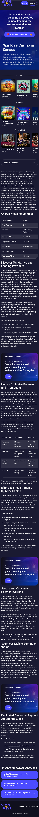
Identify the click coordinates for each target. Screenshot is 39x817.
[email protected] (14, 746)
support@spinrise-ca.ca (28, 807)
